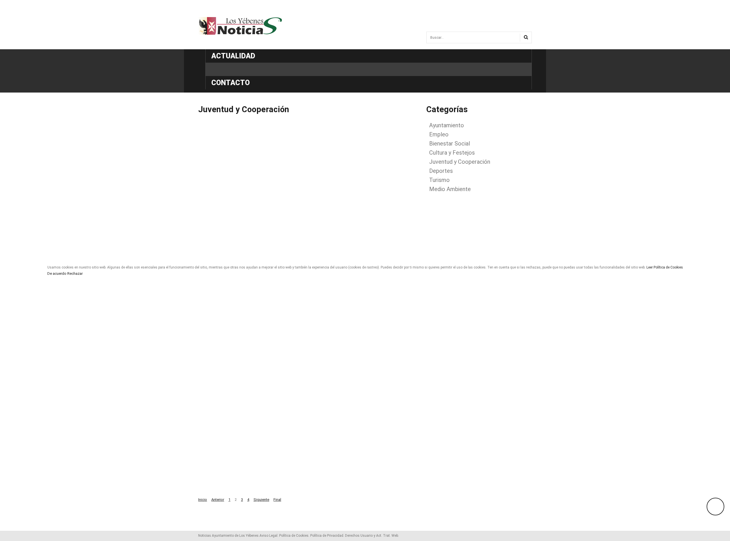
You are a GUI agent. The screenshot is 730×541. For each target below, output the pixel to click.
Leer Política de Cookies (664, 267)
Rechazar (75, 274)
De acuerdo (56, 274)
